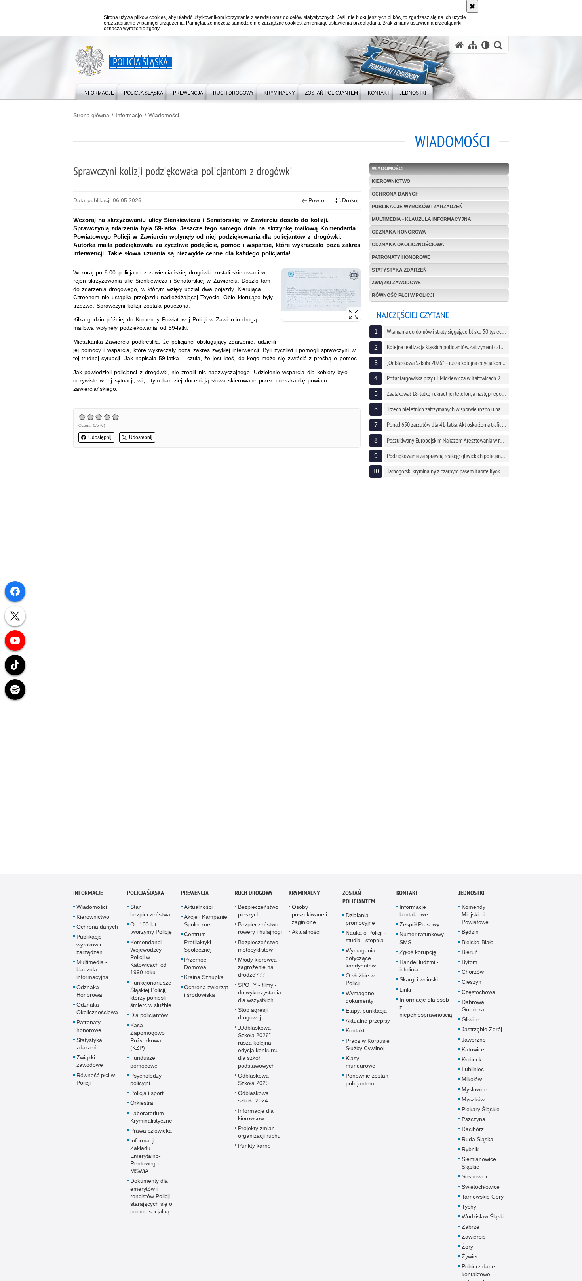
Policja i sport (147, 1100)
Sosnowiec (475, 1183)
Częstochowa (478, 998)
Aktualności (198, 913)
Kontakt (355, 1037)
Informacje (129, 115)
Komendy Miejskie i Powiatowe (475, 921)
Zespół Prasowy (419, 931)
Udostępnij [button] (100, 437)
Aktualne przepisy (368, 1027)
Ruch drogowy (254, 899)
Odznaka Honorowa (399, 232)
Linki (405, 996)
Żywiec (470, 1263)
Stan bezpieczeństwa (150, 917)
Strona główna (91, 115)
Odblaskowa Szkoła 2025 (253, 1086)
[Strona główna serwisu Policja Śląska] (459, 45)
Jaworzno (474, 1046)
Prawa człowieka (151, 1137)
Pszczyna (473, 1126)
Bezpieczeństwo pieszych (258, 917)
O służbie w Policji (360, 986)
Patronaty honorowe (401, 257)
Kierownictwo (391, 181)
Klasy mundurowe (360, 1069)
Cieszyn (471, 988)
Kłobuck (471, 1066)
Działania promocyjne (360, 926)
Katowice (473, 1056)
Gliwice (470, 1026)
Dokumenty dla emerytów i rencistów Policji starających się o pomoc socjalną (151, 1202)
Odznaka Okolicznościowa (408, 244)
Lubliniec (473, 1076)
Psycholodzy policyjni (146, 1086)
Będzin (470, 938)
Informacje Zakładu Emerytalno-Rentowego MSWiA (145, 1162)
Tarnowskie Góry (483, 1203)
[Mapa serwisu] (472, 45)
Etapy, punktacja (366, 1017)
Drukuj (350, 200)
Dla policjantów (149, 1022)
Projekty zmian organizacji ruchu (259, 1139)
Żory (467, 1253)
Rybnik (470, 1156)
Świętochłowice (481, 1193)
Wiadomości (163, 115)
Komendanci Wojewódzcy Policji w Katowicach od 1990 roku (148, 963)
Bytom (469, 969)
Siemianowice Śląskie (479, 1169)
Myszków (473, 1106)
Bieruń (470, 959)
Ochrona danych (395, 194)
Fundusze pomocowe (144, 1068)
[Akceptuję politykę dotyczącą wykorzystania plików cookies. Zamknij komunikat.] (472, 6)
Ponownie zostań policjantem (367, 1086)
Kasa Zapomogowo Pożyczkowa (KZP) (147, 1043)
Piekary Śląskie (481, 1116)
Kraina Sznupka (204, 984)
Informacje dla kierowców (256, 1121)
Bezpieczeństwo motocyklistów (258, 952)
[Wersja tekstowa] (485, 45)
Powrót (317, 200)
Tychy (469, 1213)
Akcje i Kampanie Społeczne (205, 927)
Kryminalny (304, 899)
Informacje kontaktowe (413, 917)
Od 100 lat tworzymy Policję (151, 935)
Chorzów (473, 978)
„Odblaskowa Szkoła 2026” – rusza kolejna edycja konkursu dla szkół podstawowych (258, 1053)
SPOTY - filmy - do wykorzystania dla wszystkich (259, 998)
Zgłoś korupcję (417, 959)
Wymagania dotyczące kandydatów (361, 964)
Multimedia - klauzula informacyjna (421, 219)
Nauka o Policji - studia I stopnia (366, 943)
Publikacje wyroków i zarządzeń (417, 206)
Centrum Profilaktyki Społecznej (197, 948)
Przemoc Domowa (195, 970)
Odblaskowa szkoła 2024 (253, 1103)
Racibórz (473, 1136)
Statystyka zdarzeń (399, 270)
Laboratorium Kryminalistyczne (151, 1123)
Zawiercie (474, 1243)
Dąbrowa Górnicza (473, 1012)
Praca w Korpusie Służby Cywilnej (368, 1051)
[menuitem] (98, 91)
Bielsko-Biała (478, 948)
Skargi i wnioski (418, 986)
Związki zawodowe (396, 282)
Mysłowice (474, 1096)
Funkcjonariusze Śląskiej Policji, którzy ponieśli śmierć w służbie (150, 1000)
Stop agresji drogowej (253, 1020)
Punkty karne (254, 1152)
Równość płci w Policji (403, 295)
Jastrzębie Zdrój (482, 1036)
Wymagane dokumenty (360, 1003)
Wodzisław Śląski (483, 1223)
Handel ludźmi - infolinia (419, 972)
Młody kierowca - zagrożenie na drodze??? (259, 974)
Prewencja (195, 899)
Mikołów (472, 1086)
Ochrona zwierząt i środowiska (206, 997)
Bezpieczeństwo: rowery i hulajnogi (260, 935)
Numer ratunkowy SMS (421, 945)
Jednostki (471, 899)
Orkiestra (141, 1109)
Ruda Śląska (477, 1145)
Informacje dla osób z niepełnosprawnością (425, 1013)
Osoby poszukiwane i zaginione (309, 921)
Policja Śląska (145, 899)
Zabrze (470, 1233)
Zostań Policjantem (358, 903)
